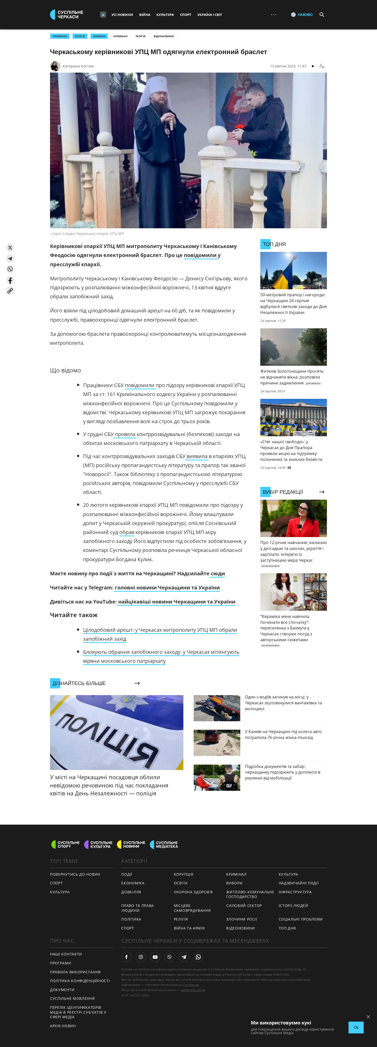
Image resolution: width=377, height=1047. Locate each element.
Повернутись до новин (75, 874)
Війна (144, 14)
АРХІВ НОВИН (63, 1025)
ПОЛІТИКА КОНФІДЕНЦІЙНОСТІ (80, 980)
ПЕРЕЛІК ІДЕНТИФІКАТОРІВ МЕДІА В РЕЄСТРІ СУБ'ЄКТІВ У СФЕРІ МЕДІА (78, 1012)
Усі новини (122, 14)
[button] (10, 247)
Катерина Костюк (78, 66)
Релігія (140, 36)
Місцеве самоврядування (192, 908)
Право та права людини (137, 908)
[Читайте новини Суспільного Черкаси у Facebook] (126, 957)
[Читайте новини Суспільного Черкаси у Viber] (169, 957)
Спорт (185, 14)
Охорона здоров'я (193, 892)
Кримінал (120, 36)
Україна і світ (209, 14)
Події (126, 874)
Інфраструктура (295, 892)
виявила (197, 456)
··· (274, 14)
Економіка (132, 883)
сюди (217, 573)
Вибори (234, 883)
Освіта (181, 883)
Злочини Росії (241, 919)
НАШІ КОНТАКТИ (66, 954)
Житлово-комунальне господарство (250, 894)
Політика (131, 919)
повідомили (201, 255)
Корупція (183, 874)
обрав (126, 532)
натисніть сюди (193, 989)
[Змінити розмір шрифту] (321, 66)
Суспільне (191, 984)
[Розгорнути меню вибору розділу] (103, 15)
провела (125, 434)
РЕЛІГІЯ (80, 36)
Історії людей (293, 905)
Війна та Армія (189, 928)
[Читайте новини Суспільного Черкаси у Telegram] (184, 957)
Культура (165, 14)
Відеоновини (164, 36)
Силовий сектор (244, 905)
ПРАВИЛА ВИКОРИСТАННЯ (75, 972)
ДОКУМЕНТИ (62, 989)
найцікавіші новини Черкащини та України (176, 601)
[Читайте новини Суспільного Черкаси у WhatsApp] (198, 957)
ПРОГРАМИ (60, 963)
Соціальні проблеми (301, 919)
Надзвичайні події (299, 883)
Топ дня (287, 928)
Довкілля (131, 892)
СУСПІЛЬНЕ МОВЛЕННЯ (72, 998)
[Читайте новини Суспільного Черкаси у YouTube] (155, 957)
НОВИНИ (99, 36)
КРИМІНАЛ (60, 36)
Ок (356, 1027)
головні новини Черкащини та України (167, 587)
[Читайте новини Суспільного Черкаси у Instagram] (141, 957)
